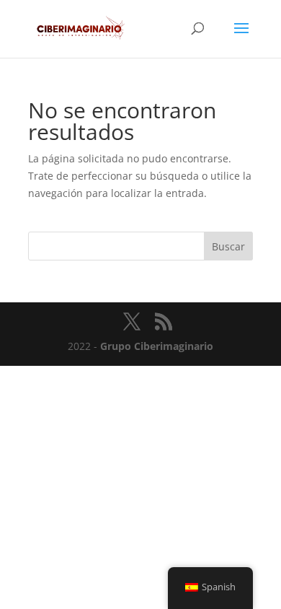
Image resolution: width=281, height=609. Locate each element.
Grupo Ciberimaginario (156, 346)
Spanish (219, 587)
